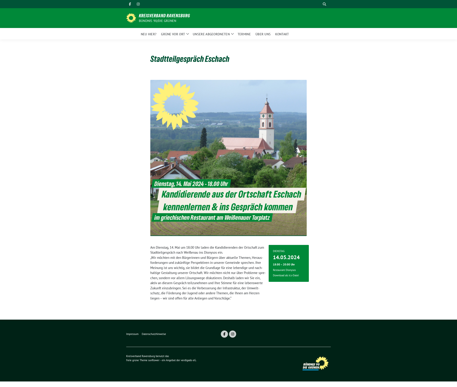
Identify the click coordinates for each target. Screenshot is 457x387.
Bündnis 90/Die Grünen (157, 21)
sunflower (153, 360)
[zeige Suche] (324, 4)
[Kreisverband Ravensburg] (131, 18)
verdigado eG (188, 360)
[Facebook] (130, 4)
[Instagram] (138, 4)
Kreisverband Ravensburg (164, 15)
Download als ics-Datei (286, 275)
